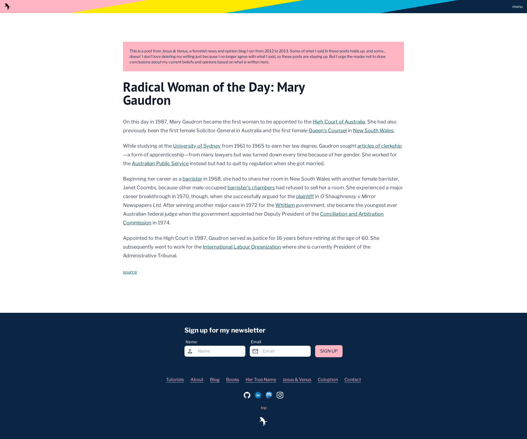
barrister (192, 179)
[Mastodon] (269, 395)
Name (191, 341)
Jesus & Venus (297, 379)
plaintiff (305, 196)
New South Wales (373, 130)
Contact (352, 379)
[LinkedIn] (258, 395)
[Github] (247, 395)
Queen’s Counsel (328, 130)
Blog (215, 379)
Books (232, 379)
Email (256, 341)
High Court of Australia (339, 122)
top (264, 407)
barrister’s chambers (251, 187)
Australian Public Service (160, 163)
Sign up (329, 351)
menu (517, 6)
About (196, 379)
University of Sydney (197, 146)
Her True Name (261, 379)
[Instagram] (280, 395)
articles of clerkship (379, 146)
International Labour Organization (242, 247)
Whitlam (285, 205)
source (130, 272)
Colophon (328, 379)
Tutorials (175, 379)
